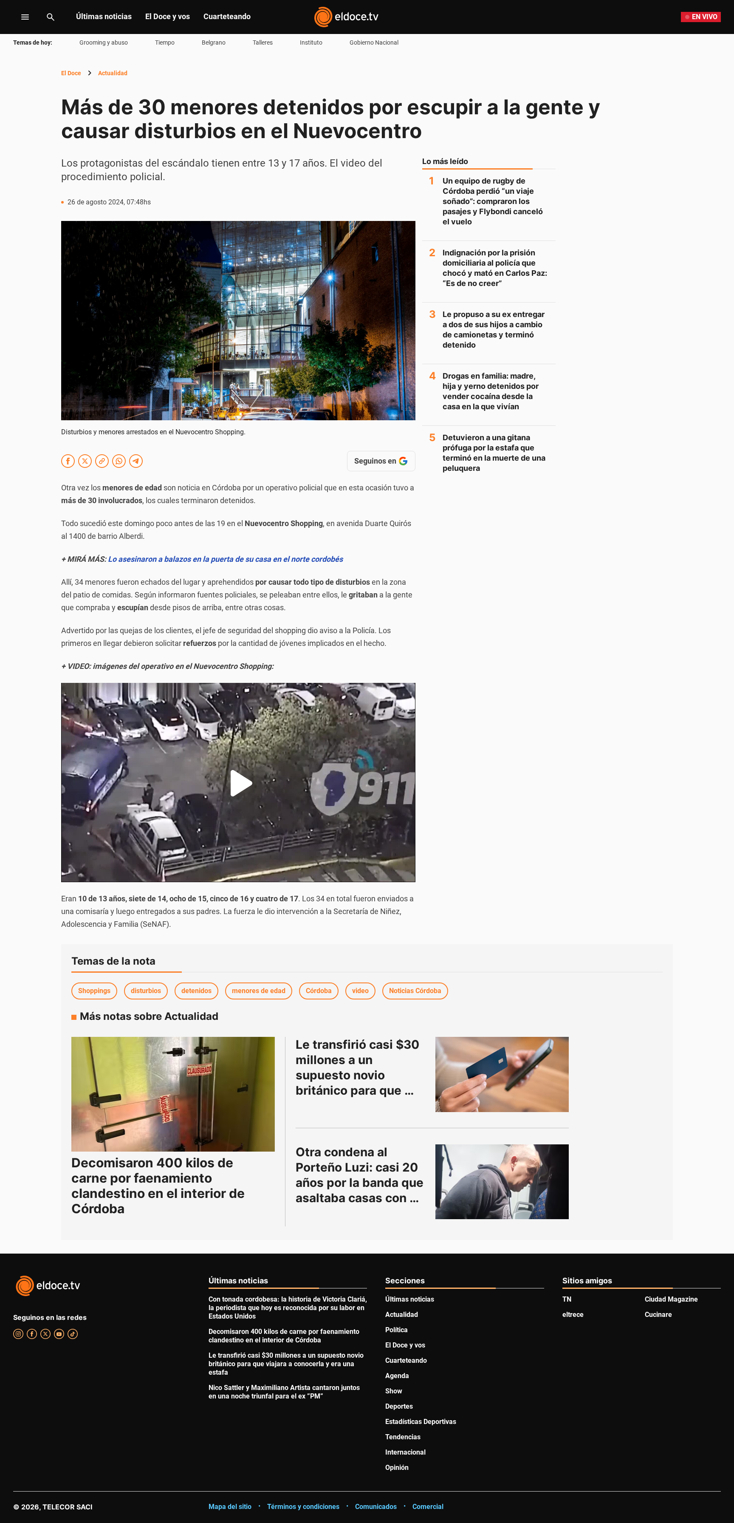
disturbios (146, 991)
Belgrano (214, 42)
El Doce (71, 73)
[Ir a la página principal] (346, 17)
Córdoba (319, 991)
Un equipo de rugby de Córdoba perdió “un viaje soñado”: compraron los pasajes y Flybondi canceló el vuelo (493, 201)
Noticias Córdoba (415, 991)
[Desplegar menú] (18, 17)
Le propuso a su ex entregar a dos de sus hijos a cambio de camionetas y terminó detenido (494, 329)
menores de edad (258, 991)
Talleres (263, 42)
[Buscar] (50, 17)
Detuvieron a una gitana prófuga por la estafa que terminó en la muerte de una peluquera (494, 453)
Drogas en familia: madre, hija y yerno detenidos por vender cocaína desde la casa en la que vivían (491, 391)
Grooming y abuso (103, 42)
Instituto (311, 42)
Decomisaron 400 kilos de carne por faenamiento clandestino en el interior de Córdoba (158, 1185)
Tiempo (165, 42)
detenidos (196, 991)
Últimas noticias (104, 16)
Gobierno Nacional (374, 42)
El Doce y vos (167, 16)
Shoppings (94, 991)
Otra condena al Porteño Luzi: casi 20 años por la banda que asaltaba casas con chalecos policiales (361, 1182)
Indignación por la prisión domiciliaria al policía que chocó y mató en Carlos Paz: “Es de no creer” (495, 268)
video (360, 991)
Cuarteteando (227, 16)
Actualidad (112, 73)
